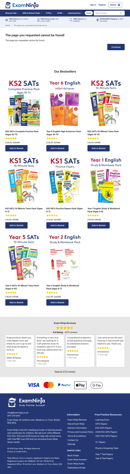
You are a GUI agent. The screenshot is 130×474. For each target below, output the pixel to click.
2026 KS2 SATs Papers (106, 432)
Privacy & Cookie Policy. (17, 452)
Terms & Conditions (77, 436)
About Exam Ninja (76, 424)
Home (7, 25)
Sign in (93, 5)
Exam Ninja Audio (76, 463)
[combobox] (109, 13)
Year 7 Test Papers (104, 454)
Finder (88, 13)
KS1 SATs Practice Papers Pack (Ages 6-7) (64, 210)
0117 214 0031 (13, 415)
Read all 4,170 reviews (65, 371)
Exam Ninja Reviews (77, 419)
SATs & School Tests (31, 13)
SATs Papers (101, 424)
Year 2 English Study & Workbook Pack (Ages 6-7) (62, 287)
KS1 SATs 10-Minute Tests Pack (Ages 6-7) (24, 210)
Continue (115, 47)
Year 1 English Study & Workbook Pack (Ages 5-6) (103, 210)
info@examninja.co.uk (17, 412)
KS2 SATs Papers (103, 428)
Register (102, 5)
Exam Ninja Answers (77, 459)
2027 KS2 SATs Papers (106, 436)
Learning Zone (74, 13)
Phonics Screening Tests (106, 448)
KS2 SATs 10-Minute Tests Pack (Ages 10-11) (103, 133)
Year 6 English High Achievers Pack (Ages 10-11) (63, 133)
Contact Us (73, 440)
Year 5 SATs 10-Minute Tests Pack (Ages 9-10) (22, 287)
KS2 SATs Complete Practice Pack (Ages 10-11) (21, 133)
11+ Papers (100, 442)
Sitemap (71, 444)
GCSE (59, 13)
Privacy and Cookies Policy (80, 432)
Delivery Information (77, 428)
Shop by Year (11, 13)
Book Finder (73, 455)
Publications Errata (76, 467)
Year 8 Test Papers (104, 458)
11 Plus (48, 13)
